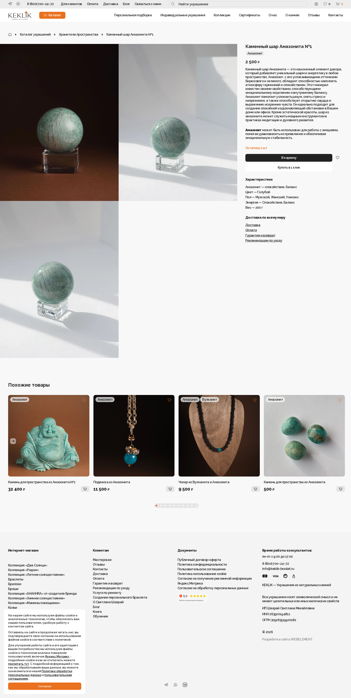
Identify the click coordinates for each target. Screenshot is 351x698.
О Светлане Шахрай (108, 602)
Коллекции (222, 15)
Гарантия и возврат (260, 235)
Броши (13, 589)
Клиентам (101, 550)
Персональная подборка (133, 15)
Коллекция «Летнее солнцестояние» (36, 575)
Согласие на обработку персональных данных (213, 588)
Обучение (100, 616)
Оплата (92, 4)
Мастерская (102, 560)
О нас (273, 15)
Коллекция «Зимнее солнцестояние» (36, 598)
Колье (12, 608)
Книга (97, 612)
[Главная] (10, 34)
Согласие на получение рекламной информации (215, 578)
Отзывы (314, 15)
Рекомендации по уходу (263, 240)
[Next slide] (13, 441)
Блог (126, 4)
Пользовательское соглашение (201, 569)
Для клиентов (71, 4)
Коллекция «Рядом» (23, 570)
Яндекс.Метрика (190, 583)
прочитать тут (18, 663)
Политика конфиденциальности (202, 564)
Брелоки (14, 584)
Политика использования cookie (202, 574)
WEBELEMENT (301, 639)
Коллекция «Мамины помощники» (34, 603)
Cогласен (44, 686)
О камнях (292, 15)
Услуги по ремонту (107, 593)
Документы (187, 550)
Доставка (110, 4)
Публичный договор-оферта (199, 560)
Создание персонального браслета (120, 597)
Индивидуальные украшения (182, 15)
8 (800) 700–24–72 (40, 4)
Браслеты (15, 579)
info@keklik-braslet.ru (278, 569)
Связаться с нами (148, 4)
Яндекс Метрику (57, 656)
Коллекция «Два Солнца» (27, 565)
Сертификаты (249, 15)
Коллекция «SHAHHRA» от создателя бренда (42, 593)
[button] (156, 505)
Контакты (335, 15)
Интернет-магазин (23, 550)
